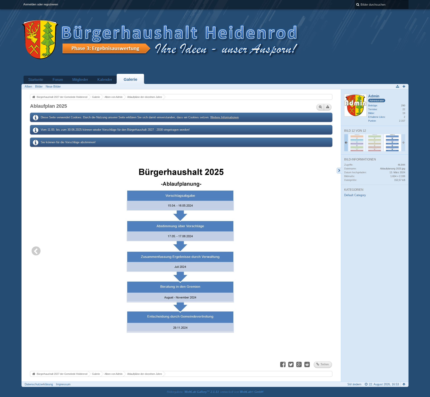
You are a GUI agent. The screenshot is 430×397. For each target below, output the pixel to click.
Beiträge (372, 105)
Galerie (130, 79)
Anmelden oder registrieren (40, 4)
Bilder (371, 113)
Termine (372, 109)
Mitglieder (80, 79)
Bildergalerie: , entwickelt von (215, 391)
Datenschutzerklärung (39, 384)
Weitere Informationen (224, 117)
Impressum (63, 384)
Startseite (35, 79)
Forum (58, 79)
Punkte (372, 120)
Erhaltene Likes (376, 117)
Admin (373, 96)
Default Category (355, 195)
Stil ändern (354, 384)
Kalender (104, 79)
